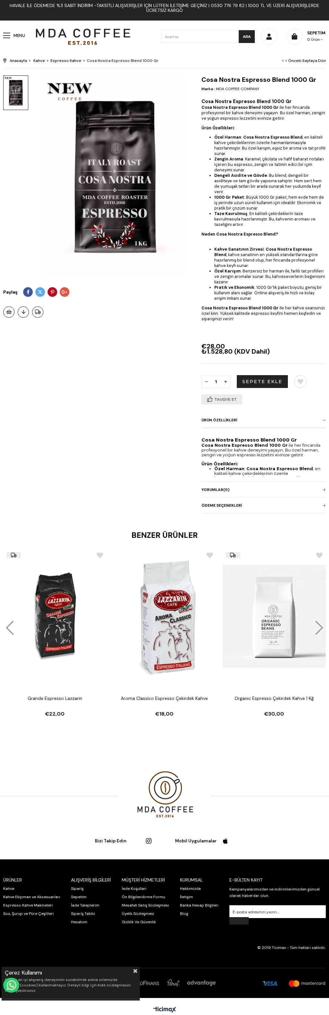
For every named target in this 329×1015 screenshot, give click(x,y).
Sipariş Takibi (83, 913)
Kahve (8, 888)
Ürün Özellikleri (219, 420)
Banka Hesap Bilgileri (199, 905)
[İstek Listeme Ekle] (8, 312)
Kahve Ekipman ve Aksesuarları (31, 896)
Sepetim (78, 896)
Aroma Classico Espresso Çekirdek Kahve (164, 698)
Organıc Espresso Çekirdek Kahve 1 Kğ (274, 698)
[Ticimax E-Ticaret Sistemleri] (164, 1010)
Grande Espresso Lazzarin (55, 698)
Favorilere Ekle (100, 555)
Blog (184, 913)
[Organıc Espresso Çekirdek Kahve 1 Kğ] (274, 616)
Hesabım (79, 922)
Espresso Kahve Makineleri (28, 905)
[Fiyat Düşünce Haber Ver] (23, 312)
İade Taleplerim (85, 905)
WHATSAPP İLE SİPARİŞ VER (11, 985)
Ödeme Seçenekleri (221, 505)
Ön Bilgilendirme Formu (143, 896)
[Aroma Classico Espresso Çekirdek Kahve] (164, 616)
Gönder (239, 920)
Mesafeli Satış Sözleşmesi (145, 905)
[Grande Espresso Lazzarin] (54, 616)
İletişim (186, 896)
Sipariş (77, 888)
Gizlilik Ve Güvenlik (139, 922)
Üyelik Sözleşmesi (138, 913)
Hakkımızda (190, 888)
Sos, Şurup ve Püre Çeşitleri (28, 913)
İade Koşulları (134, 888)
